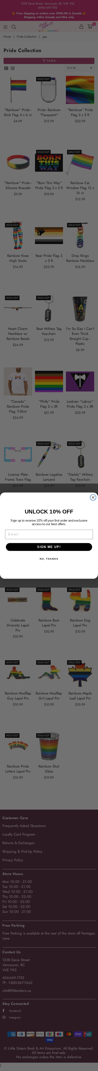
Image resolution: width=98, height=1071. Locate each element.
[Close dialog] (93, 497)
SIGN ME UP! (49, 546)
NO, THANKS (49, 558)
